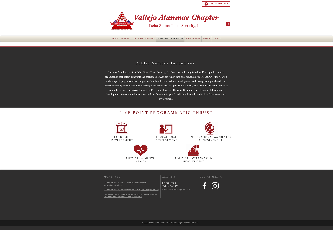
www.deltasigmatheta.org (150, 190)
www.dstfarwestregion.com (114, 185)
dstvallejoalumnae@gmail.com (176, 189)
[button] (228, 23)
